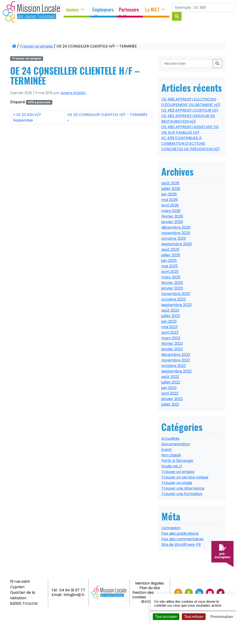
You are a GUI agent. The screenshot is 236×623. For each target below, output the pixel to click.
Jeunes (72, 9)
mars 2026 (170, 210)
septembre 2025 (176, 244)
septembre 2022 (176, 371)
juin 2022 (169, 387)
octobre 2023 (173, 299)
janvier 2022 (172, 399)
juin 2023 (169, 321)
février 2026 (172, 216)
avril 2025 (170, 271)
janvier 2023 (172, 349)
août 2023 (170, 310)
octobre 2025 (173, 238)
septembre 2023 (176, 304)
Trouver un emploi (36, 46)
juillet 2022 (170, 382)
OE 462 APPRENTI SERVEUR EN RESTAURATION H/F (188, 118)
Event (166, 449)
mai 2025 (169, 266)
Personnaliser (221, 617)
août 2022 (170, 376)
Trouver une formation (181, 493)
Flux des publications (180, 533)
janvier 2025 (172, 288)
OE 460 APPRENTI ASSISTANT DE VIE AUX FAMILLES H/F (190, 129)
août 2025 (170, 249)
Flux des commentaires (182, 539)
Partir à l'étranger (177, 460)
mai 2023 (169, 327)
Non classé (171, 455)
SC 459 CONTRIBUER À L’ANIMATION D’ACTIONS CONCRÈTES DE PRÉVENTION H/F (190, 143)
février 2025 (172, 282)
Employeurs (103, 9)
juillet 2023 (170, 316)
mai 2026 (169, 199)
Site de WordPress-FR (181, 544)
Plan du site (149, 588)
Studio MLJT (172, 466)
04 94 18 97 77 (72, 590)
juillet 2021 (170, 404)
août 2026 (170, 183)
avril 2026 (170, 205)
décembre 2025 (175, 227)
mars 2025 (170, 277)
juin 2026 (169, 194)
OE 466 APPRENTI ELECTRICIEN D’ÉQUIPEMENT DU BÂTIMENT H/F (191, 102)
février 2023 (172, 343)
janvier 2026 (172, 221)
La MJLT (152, 9)
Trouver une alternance (182, 488)
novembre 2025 (175, 233)
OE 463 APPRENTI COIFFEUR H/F (189, 110)
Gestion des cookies (143, 595)
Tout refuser (193, 617)
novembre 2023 (175, 293)
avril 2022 (169, 393)
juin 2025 (169, 260)
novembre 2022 (175, 360)
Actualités (170, 438)
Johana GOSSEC (73, 93)
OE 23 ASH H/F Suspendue (27, 117)
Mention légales (149, 583)
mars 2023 (170, 338)
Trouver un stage (176, 482)
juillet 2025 (170, 255)
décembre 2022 (175, 354)
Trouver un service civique (184, 477)
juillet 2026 (170, 188)
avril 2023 (169, 332)
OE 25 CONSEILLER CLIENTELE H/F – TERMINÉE (107, 114)
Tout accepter (166, 617)
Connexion (170, 528)
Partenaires (129, 11)
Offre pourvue (39, 102)
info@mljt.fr (74, 594)
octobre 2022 (173, 365)
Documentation (175, 444)
